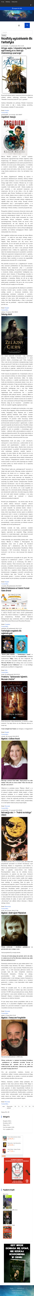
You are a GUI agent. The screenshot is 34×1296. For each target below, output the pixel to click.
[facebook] (30, 5)
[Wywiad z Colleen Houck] (14, 760)
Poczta (11, 1288)
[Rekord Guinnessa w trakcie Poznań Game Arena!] (14, 601)
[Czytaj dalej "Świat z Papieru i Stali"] (7, 1232)
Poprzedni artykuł (9, 1107)
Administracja (20, 1288)
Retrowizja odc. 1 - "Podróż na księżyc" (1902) (16, 813)
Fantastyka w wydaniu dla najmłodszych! (11, 632)
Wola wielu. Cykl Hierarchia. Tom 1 (14, 1143)
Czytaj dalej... (5, 112)
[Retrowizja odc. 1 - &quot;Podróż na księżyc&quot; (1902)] (14, 838)
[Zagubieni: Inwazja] (14, 137)
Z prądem (7, 624)
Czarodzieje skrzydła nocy (10, 1209)
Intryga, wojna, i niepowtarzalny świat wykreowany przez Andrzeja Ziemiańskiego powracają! (16, 50)
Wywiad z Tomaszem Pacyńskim (13, 1017)
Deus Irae (5, 1194)
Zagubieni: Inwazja (8, 116)
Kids (6, 670)
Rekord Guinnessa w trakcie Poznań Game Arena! (15, 589)
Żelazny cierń (6, 314)
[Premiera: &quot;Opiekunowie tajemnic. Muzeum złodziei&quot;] (14, 700)
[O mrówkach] (17, 1170)
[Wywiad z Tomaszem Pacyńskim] (14, 1037)
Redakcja (8, 1)
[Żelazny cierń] (14, 335)
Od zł (10, 1139)
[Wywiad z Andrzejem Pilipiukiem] (14, 930)
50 (15, 1106)
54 (29, 1106)
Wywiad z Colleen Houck (10, 738)
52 (22, 1106)
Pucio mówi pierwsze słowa (14, 1137)
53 (26, 1106)
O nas (2, 1)
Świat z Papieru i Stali (9, 1225)
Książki (7, 110)
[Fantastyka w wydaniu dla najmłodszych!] (14, 644)
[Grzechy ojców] (17, 1263)
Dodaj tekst (14, 1)
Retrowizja (8, 906)
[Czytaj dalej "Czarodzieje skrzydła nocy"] (7, 1217)
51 (19, 1106)
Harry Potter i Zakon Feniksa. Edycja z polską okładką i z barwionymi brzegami (14, 1149)
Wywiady (7, 806)
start (3, 1106)
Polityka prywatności (17, 1290)
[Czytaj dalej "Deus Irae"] (7, 1201)
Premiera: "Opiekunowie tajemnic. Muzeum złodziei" (14, 677)
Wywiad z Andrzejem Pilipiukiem (13, 912)
